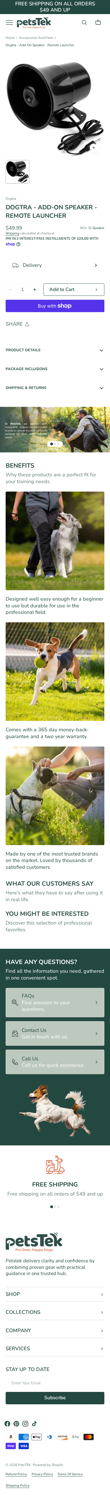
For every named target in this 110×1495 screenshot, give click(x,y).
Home (10, 38)
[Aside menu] (11, 22)
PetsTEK (24, 1465)
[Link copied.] (47, 339)
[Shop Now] (55, 10)
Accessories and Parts (36, 38)
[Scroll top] (103, 1488)
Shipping (12, 233)
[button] (84, 22)
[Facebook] (25, 339)
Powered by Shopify (48, 1465)
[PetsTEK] (34, 22)
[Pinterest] (36, 339)
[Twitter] (15, 339)
